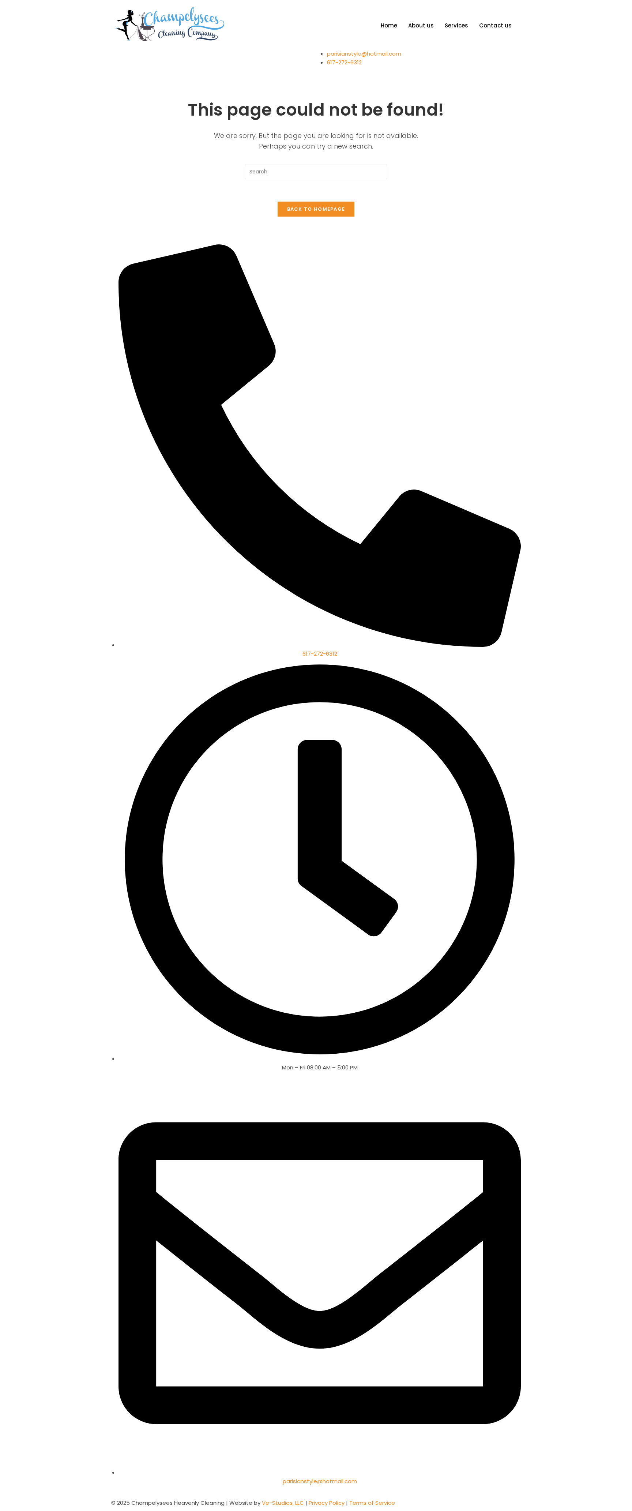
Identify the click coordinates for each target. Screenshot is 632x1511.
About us (421, 25)
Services (456, 25)
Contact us (495, 25)
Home (389, 25)
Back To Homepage (316, 209)
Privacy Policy (326, 1503)
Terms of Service (372, 1503)
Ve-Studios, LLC (283, 1503)
